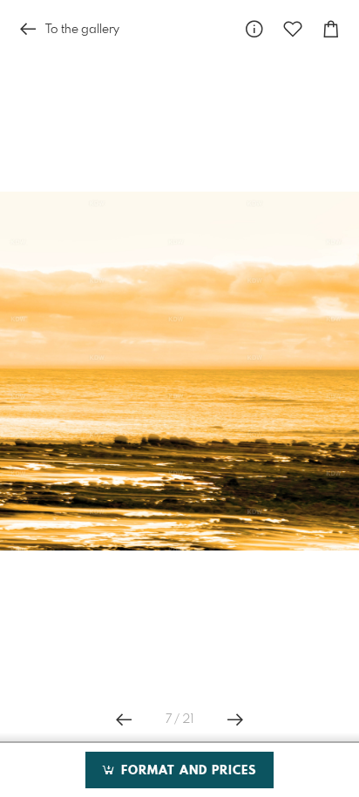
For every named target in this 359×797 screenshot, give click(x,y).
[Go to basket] (331, 29)
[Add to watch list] (292, 29)
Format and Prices (186, 771)
